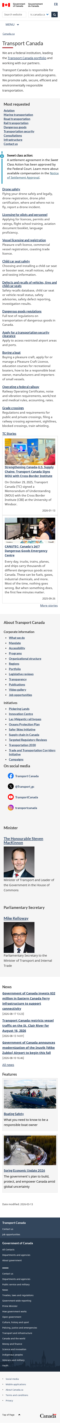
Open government (11, 1316)
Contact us (11, 144)
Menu (10, 24)
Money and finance (12, 1343)
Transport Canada (23, 776)
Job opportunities (20, 695)
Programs (15, 653)
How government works (14, 1311)
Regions (14, 663)
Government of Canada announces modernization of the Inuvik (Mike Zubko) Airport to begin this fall (28, 1047)
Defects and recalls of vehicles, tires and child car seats (29, 284)
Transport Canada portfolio (27, 58)
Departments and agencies (16, 1254)
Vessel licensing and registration (24, 240)
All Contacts (8, 1249)
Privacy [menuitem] (9, 1400)
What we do (17, 637)
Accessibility (17, 648)
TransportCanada (23, 797)
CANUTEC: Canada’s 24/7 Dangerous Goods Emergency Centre (26, 551)
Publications (17, 684)
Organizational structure (25, 658)
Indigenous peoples (12, 1354)
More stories (49, 606)
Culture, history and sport (15, 1322)
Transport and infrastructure (17, 1333)
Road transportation (17, 119)
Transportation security (19, 131)
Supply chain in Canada (24, 734)
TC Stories (9, 433)
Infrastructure (13, 139)
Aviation (9, 110)
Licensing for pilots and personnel (24, 214)
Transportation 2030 (22, 745)
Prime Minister (10, 1306)
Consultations (13, 135)
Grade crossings (13, 408)
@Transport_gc (21, 786)
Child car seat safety (16, 261)
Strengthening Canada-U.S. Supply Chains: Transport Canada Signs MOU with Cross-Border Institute (29, 471)
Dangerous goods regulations (22, 311)
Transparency (18, 679)
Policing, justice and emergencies (19, 1327)
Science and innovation (14, 1349)
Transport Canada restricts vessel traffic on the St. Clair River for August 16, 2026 (28, 1025)
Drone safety (11, 189)
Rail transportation (16, 123)
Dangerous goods (15, 127)
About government (12, 1260)
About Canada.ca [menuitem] (14, 1389)
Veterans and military (13, 1360)
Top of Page (8, 1414)
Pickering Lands (19, 708)
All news (8, 1065)
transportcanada (22, 808)
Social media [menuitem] (12, 1378)
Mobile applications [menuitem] (16, 1384)
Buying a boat (11, 352)
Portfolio (15, 669)
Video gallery (17, 689)
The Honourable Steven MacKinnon (23, 840)
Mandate (15, 643)
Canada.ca (9, 34)
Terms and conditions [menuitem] (17, 1395)
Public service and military (16, 1284)
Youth (5, 1365)
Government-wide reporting (16, 1300)
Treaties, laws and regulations (18, 1295)
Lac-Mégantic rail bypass (25, 719)
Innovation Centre (21, 714)
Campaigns (16, 759)
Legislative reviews (21, 674)
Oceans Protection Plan (24, 724)
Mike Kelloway (16, 918)
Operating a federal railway (20, 387)
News (5, 1289)
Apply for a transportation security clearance (25, 334)
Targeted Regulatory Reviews (28, 740)
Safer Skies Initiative (22, 729)
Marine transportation (18, 114)
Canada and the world (13, 1338)
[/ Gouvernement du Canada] (22, 5)
